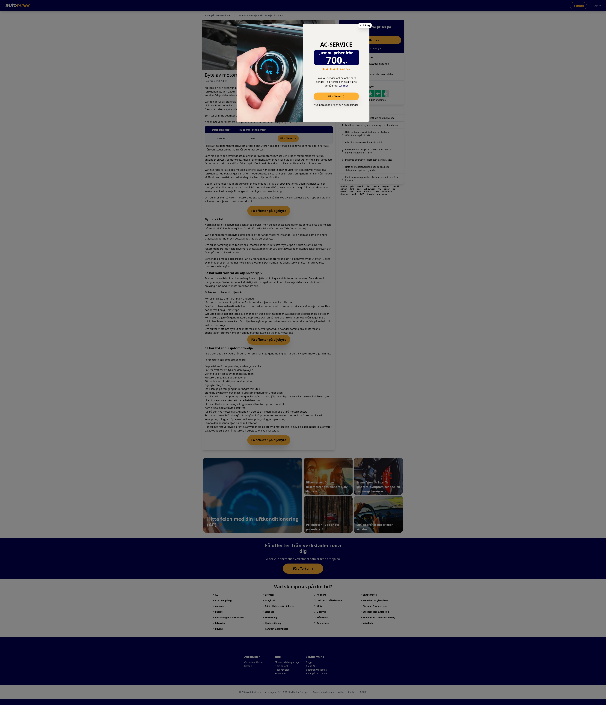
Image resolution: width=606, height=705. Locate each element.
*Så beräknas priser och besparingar (336, 105)
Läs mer (343, 85)
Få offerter (335, 96)
